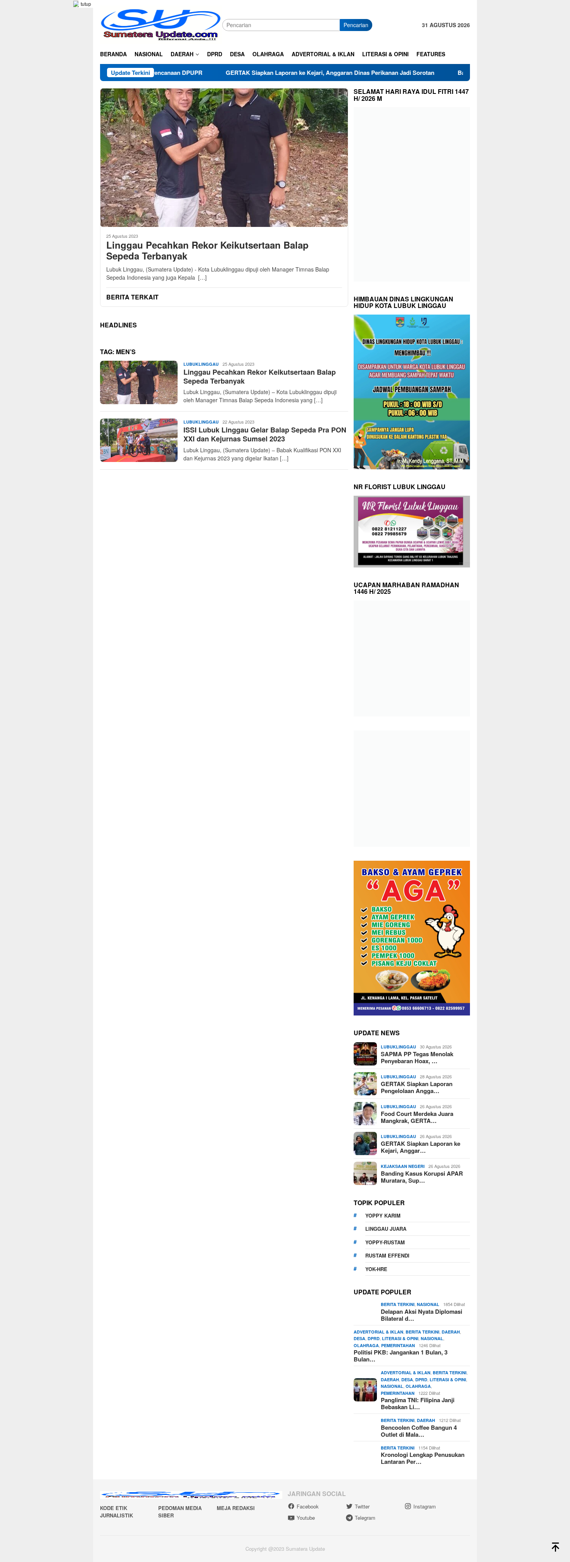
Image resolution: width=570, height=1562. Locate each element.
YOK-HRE (376, 1269)
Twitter (362, 1506)
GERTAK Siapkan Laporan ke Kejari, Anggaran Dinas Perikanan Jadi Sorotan (270, 72)
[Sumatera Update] (161, 24)
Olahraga (366, 1345)
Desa (359, 1338)
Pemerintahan (398, 1345)
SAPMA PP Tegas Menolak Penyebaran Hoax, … (417, 1057)
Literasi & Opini (400, 1338)
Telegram (365, 1517)
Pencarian (356, 25)
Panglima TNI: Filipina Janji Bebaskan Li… (417, 1403)
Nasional (428, 1304)
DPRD (374, 1338)
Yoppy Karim (383, 1215)
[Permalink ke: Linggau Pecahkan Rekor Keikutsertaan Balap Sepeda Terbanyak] (224, 157)
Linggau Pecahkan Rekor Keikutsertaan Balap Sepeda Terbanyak (207, 250)
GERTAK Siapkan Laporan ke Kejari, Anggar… (420, 1147)
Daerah (451, 1332)
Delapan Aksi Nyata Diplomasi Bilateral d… (421, 1315)
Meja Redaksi (236, 1508)
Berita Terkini (398, 1304)
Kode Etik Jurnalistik (116, 1511)
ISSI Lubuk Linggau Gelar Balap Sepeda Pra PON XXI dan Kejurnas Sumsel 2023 (264, 434)
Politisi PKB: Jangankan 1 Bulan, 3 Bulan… (400, 1356)
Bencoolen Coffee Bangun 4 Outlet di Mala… (419, 1431)
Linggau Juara (385, 1228)
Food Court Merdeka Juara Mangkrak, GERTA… (417, 1117)
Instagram (424, 1506)
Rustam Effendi (387, 1255)
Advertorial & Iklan (378, 1332)
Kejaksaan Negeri (403, 1166)
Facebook (308, 1506)
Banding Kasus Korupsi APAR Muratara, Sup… (422, 1177)
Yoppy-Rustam (385, 1242)
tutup (86, 3)
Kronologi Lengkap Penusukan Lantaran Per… (423, 1458)
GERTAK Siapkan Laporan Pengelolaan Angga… (417, 1087)
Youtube (306, 1517)
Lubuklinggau (201, 364)
